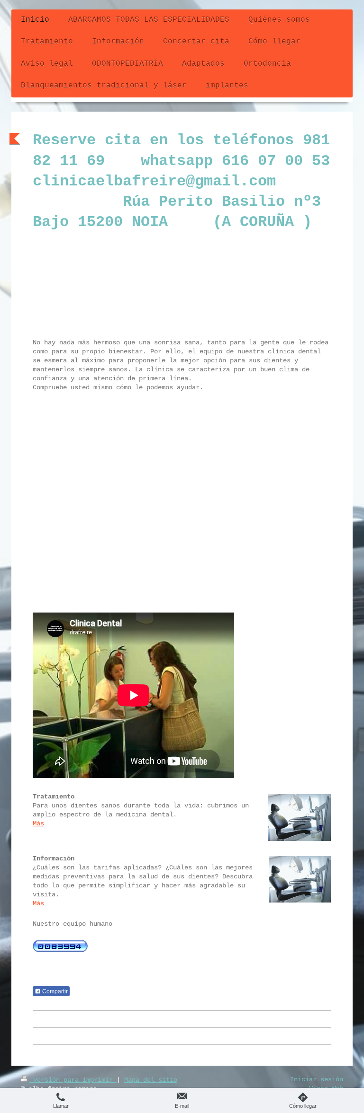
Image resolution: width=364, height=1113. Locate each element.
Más (38, 823)
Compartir (54, 991)
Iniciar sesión (316, 1079)
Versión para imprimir (73, 1080)
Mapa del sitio (150, 1080)
